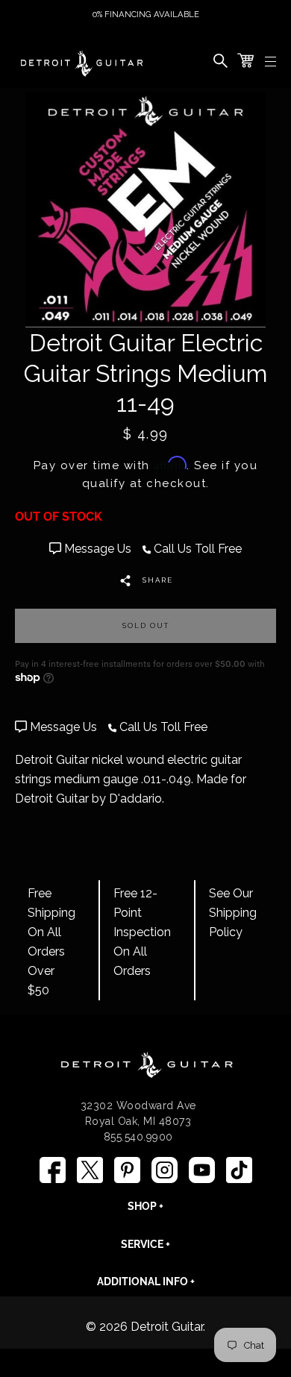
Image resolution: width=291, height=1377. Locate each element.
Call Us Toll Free (196, 549)
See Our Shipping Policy (233, 912)
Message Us (97, 549)
